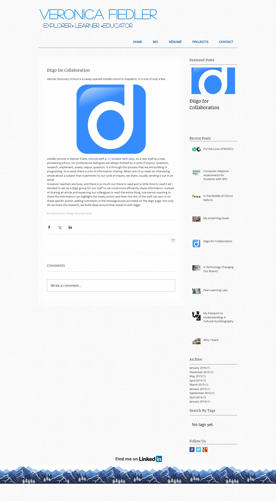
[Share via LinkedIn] (70, 227)
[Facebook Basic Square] (192, 449)
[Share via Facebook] (49, 227)
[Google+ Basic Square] (204, 449)
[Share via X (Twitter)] (60, 227)
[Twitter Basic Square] (198, 449)
